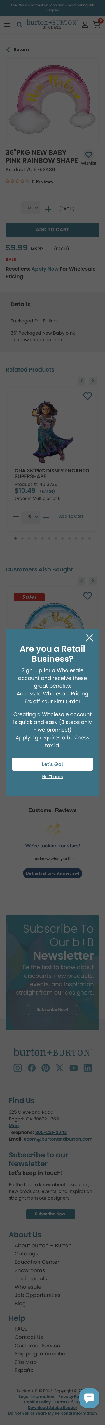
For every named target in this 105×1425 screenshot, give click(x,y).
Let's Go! (52, 764)
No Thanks (52, 777)
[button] (89, 1398)
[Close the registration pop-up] (89, 638)
